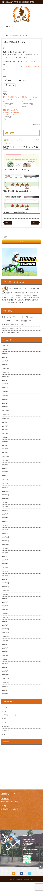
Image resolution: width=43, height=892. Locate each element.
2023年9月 (5, 460)
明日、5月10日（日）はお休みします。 (17, 191)
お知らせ (4, 707)
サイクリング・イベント (9, 715)
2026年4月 (5, 353)
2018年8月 (5, 690)
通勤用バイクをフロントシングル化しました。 (30, 99)
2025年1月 (5, 407)
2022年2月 (5, 529)
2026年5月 (5, 349)
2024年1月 (5, 453)
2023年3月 (5, 479)
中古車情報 (5, 726)
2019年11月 (5, 632)
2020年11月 (5, 587)
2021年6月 (5, 560)
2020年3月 (5, 617)
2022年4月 (5, 521)
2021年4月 (5, 567)
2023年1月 (5, 487)
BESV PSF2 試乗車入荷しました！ (12, 332)
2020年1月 (5, 625)
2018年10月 (5, 682)
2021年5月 (5, 564)
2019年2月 (5, 667)
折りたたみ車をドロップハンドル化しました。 (11, 99)
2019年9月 (5, 640)
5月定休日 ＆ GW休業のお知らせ (15, 212)
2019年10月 (5, 636)
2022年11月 (5, 495)
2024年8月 (5, 426)
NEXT (35, 223)
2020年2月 (5, 621)
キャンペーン (6, 711)
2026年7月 (5, 345)
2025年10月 (5, 376)
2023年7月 (5, 468)
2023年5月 (5, 472)
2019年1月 (5, 671)
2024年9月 (5, 422)
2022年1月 (5, 533)
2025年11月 (5, 372)
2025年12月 (5, 368)
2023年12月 (5, 456)
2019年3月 (5, 663)
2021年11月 (5, 541)
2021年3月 (5, 571)
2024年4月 (5, 441)
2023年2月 (5, 483)
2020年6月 (5, 606)
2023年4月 (5, 475)
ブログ (4, 719)
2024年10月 (5, 418)
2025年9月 (5, 380)
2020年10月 (5, 590)
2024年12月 (5, 410)
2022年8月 (5, 506)
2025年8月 (5, 384)
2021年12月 (5, 537)
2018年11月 (5, 678)
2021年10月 (5, 544)
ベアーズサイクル (21, 14)
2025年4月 (5, 395)
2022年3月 (5, 525)
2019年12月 (5, 629)
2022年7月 (5, 510)
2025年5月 (5, 391)
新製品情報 (5, 730)
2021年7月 (5, 556)
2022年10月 (5, 498)
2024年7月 (5, 430)
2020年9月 (5, 594)
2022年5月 (5, 518)
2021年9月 (5, 548)
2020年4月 (5, 613)
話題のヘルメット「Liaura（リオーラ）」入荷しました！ (21, 147)
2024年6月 (5, 433)
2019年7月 (5, 648)
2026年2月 (5, 361)
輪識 (3, 734)
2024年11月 (5, 414)
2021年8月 (5, 552)
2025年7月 (5, 387)
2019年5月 (5, 655)
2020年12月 (5, 583)
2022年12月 (5, 491)
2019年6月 (5, 652)
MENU (6, 27)
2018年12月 (5, 674)
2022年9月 (5, 502)
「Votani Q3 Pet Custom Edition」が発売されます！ (16, 321)
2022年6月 (5, 514)
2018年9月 (5, 686)
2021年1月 (5, 579)
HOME (6, 35)
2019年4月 (5, 659)
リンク (4, 722)
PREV (7, 223)
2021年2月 (5, 575)
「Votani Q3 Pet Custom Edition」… (17, 170)
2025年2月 (5, 403)
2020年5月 (5, 609)
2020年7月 (5, 602)
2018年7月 (5, 694)
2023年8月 (5, 464)
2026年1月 (5, 364)
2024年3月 (5, 445)
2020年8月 (5, 598)
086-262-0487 (32, 849)
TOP (40, 867)
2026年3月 (5, 357)
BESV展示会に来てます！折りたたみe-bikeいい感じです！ (11, 112)
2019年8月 (5, 644)
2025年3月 (5, 399)
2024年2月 (5, 449)
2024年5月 (5, 437)
